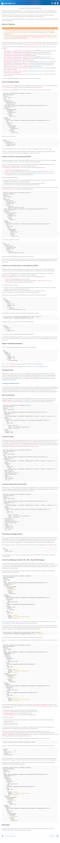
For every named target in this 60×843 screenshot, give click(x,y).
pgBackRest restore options (40, 61)
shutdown (24, 542)
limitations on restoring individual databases (37, 366)
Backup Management (10, 836)
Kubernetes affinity (36, 71)
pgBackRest (29, 164)
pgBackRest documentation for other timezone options (42, 173)
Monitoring (52, 836)
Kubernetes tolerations (39, 74)
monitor (50, 828)
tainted (8, 75)
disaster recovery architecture (48, 376)
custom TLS (36, 446)
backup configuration (25, 400)
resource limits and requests (38, 68)
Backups (25, 623)
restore (18, 164)
